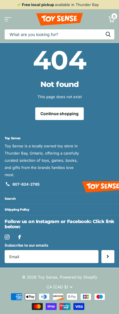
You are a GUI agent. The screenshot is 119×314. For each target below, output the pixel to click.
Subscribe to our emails (26, 245)
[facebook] (19, 237)
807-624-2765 (26, 184)
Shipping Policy (17, 210)
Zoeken (108, 34)
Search (10, 199)
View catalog (8, 19)
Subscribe (107, 256)
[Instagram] (7, 237)
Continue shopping (59, 113)
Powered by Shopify (78, 277)
